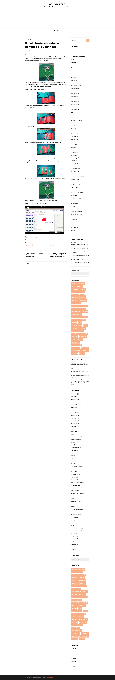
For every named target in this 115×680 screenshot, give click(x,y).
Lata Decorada (74, 168)
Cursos (72, 142)
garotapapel (76, 317)
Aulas (72, 125)
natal (83, 328)
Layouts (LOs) (74, 171)
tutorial (75, 353)
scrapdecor (74, 219)
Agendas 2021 (74, 109)
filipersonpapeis (77, 314)
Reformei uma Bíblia (75, 248)
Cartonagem (74, 134)
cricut (74, 300)
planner (75, 336)
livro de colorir (74, 174)
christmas (75, 297)
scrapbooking (76, 345)
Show (72, 225)
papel (80, 331)
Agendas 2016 (74, 104)
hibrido (84, 317)
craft (82, 297)
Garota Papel (57, 4)
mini (85, 325)
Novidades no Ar (75, 184)
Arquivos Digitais (75, 123)
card (74, 294)
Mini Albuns (73, 179)
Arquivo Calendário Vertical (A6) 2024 (80, 251)
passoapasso (83, 334)
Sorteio (72, 233)
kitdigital (82, 320)
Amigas (73, 117)
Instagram (73, 62)
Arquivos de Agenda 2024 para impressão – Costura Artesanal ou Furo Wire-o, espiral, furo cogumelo (80, 261)
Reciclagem (74, 203)
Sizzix (72, 230)
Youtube (73, 67)
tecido (85, 350)
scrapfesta (73, 222)
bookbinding (76, 289)
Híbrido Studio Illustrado (76, 166)
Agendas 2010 (74, 93)
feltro (85, 311)
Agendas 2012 (74, 99)
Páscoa (73, 190)
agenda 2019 (74, 80)
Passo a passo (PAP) (76, 193)
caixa (82, 292)
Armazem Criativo (75, 120)
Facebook (73, 59)
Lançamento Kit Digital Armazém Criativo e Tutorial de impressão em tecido (57, 255)
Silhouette (73, 227)
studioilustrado (76, 350)
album (81, 283)
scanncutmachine (77, 339)
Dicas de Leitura (74, 152)
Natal (72, 182)
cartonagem (82, 294)
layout (74, 322)
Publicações (74, 201)
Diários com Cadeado (76, 150)
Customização (74, 144)
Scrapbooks (74, 217)
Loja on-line (57, 30)
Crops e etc (74, 139)
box (83, 289)
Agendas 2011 (74, 96)
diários (72, 147)
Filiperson (73, 160)
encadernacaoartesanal (78, 308)
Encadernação (74, 158)
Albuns (72, 112)
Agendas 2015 (74, 101)
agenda (74, 283)
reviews (73, 206)
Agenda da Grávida (75, 85)
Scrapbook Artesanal (76, 211)
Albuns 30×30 (74, 115)
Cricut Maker (74, 136)
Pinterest (73, 65)
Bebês (72, 128)
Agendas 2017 (74, 107)
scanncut (82, 336)
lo (80, 322)
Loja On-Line (74, 50)
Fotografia (73, 163)
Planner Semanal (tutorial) (77, 255)
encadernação (76, 311)
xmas (81, 353)
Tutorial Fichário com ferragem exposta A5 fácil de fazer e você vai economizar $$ (79, 244)
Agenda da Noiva (75, 88)
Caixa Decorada (75, 131)
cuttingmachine (76, 306)
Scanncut (29, 39)
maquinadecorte (77, 325)
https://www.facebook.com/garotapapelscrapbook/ (39, 246)
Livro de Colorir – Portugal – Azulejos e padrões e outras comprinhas (35, 255)
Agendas (73, 91)
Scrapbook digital (75, 214)
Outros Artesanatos (75, 187)
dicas (85, 306)
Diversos (73, 155)
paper (74, 334)
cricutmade (82, 300)
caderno (75, 292)
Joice (26, 50)
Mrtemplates (50, 677)
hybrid (74, 320)
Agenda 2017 (74, 77)
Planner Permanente (76, 198)
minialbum (75, 328)
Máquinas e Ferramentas (77, 176)
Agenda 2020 (74, 83)
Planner (73, 195)
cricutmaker (76, 303)
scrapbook (75, 342)
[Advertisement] (57, 16)
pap (74, 331)
